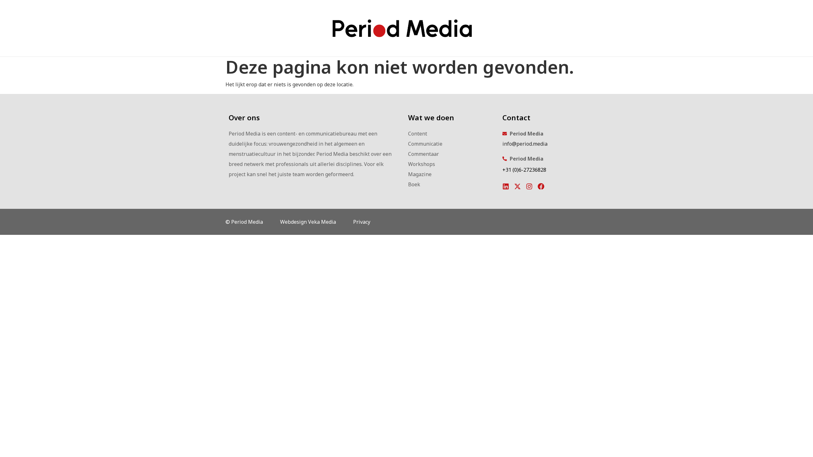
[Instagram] (529, 186)
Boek (414, 184)
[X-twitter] (517, 186)
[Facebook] (541, 186)
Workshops (421, 164)
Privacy (361, 221)
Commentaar (423, 153)
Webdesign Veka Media (308, 221)
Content (417, 133)
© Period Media (244, 221)
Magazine (420, 174)
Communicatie (425, 143)
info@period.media (525, 143)
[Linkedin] (505, 186)
